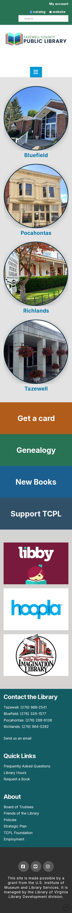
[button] (36, 72)
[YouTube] (36, 866)
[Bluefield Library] (36, 118)
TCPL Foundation (18, 833)
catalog (38, 12)
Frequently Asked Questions (27, 766)
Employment (14, 839)
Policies (10, 820)
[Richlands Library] (36, 274)
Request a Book (17, 779)
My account (58, 4)
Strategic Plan (15, 826)
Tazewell (36, 389)
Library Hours (15, 773)
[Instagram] (48, 866)
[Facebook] (23, 866)
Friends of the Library (21, 813)
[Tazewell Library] (36, 352)
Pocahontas (36, 233)
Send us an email (17, 738)
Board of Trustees (18, 807)
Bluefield (36, 155)
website (58, 12)
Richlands (36, 311)
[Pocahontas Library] (36, 196)
